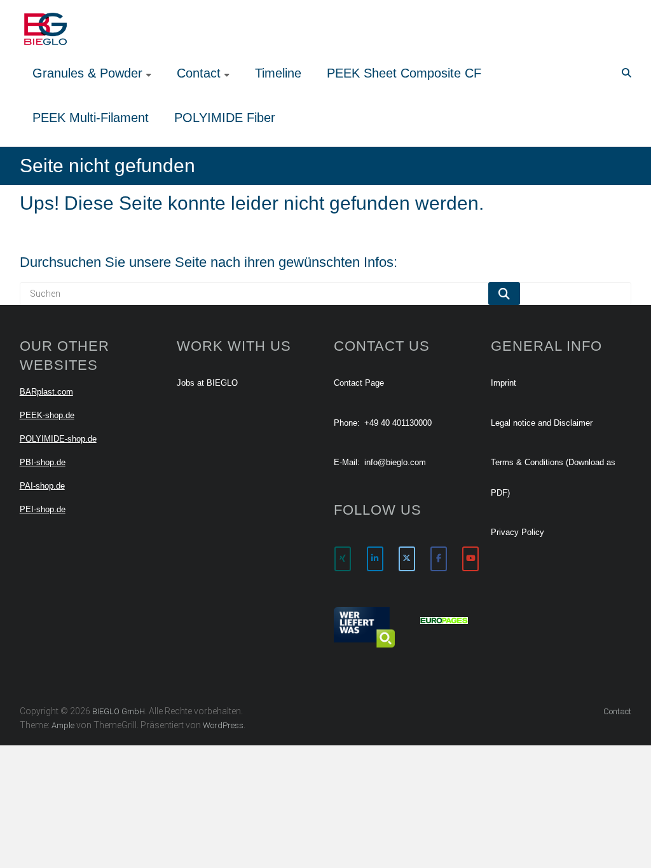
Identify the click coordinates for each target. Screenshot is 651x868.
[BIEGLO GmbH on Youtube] (470, 558)
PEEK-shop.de (47, 415)
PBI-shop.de (42, 462)
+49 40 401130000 (398, 423)
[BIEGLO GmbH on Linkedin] (375, 558)
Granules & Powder (87, 73)
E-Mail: (347, 462)
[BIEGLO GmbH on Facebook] (438, 558)
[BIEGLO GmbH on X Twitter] (407, 558)
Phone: (347, 423)
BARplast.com (46, 392)
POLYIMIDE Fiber (224, 118)
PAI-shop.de (42, 486)
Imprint (503, 383)
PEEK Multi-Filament (90, 118)
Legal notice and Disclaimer (542, 423)
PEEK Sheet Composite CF (404, 73)
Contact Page (359, 383)
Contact (199, 73)
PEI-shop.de (42, 509)
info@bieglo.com (395, 462)
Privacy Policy (517, 532)
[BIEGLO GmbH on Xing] (342, 558)
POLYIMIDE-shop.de (58, 439)
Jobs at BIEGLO (207, 383)
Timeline (278, 73)
